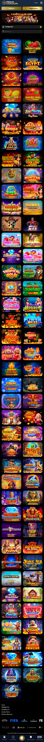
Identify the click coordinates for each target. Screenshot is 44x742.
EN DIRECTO (6, 709)
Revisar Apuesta (7, 714)
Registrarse (33, 8)
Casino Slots (6, 712)
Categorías (9, 27)
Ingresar (11, 8)
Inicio (3, 705)
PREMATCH (5, 707)
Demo (11, 46)
